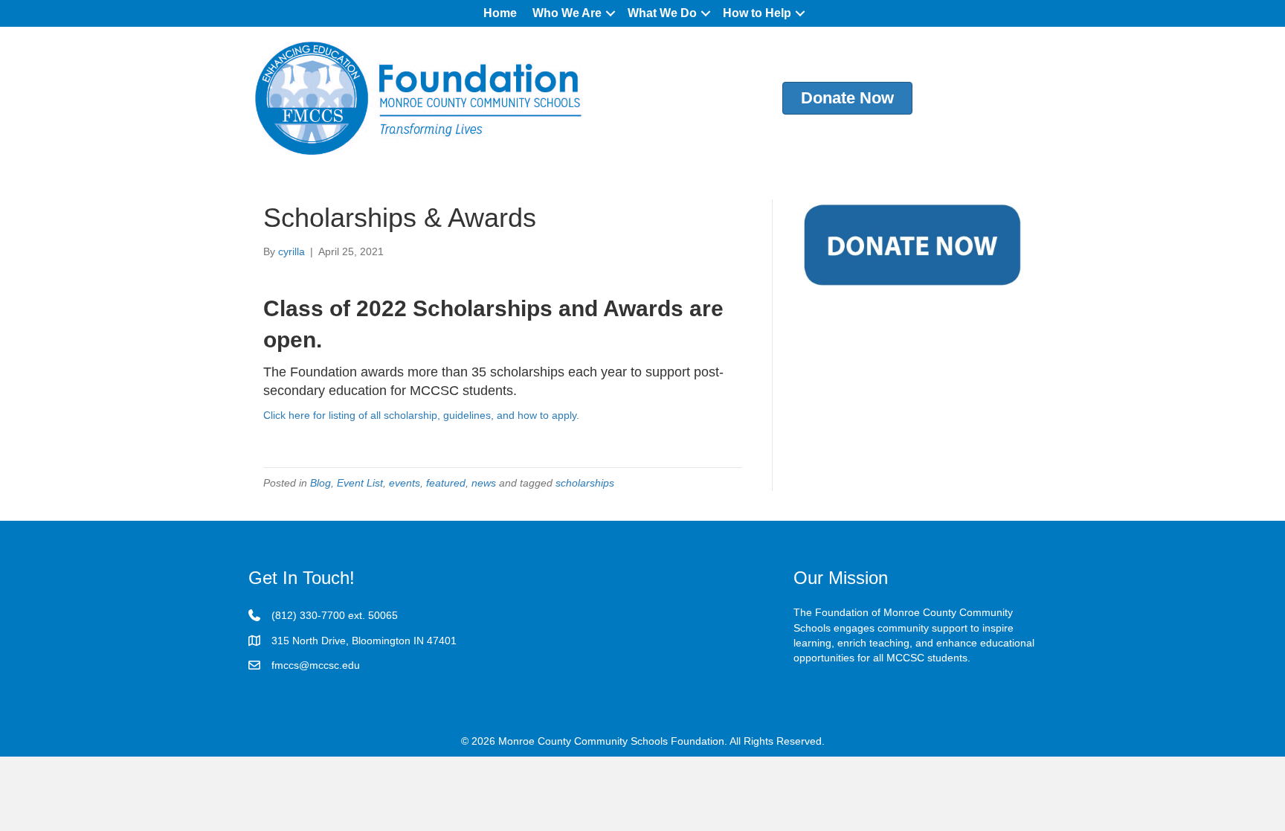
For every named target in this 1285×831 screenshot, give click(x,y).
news (483, 483)
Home (500, 13)
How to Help (757, 13)
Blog (320, 483)
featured (446, 483)
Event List (360, 483)
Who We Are (567, 13)
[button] (610, 13)
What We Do (662, 13)
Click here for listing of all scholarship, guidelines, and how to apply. (421, 415)
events (404, 483)
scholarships (584, 483)
